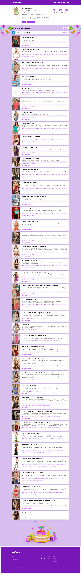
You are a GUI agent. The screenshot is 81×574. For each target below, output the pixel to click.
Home (54, 2)
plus (56, 478)
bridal (29, 478)
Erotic (42, 351)
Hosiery (44, 54)
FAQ (48, 558)
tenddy (44, 318)
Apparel (27, 54)
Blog (42, 559)
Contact (49, 559)
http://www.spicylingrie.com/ (29, 12)
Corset (41, 54)
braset (28, 318)
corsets (33, 416)
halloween (49, 416)
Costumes (33, 54)
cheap (27, 480)
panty (23, 318)
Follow (23, 22)
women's (30, 452)
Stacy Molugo (27, 8)
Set (41, 352)
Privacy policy (56, 559)
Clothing (52, 54)
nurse (27, 452)
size (58, 478)
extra (65, 492)
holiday (34, 452)
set (54, 478)
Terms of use (55, 558)
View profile (31, 22)
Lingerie (23, 54)
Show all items (65, 32)
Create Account (61, 2)
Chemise (37, 54)
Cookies (55, 561)
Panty (62, 54)
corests (39, 464)
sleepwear (57, 492)
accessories (34, 351)
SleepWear (48, 54)
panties (40, 318)
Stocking (28, 43)
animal (62, 478)
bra (25, 318)
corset (31, 318)
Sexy (30, 54)
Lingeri (33, 379)
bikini (37, 452)
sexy (34, 318)
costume (61, 450)
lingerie (37, 318)
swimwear (46, 478)
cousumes (30, 466)
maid (46, 452)
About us (43, 558)
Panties (65, 54)
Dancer (39, 352)
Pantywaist (24, 43)
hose (54, 340)
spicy (40, 452)
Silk (33, 391)
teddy (26, 506)
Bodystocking (33, 43)
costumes (53, 416)
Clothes (56, 54)
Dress (59, 54)
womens (57, 450)
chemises (34, 480)
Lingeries (45, 351)
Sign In (67, 2)
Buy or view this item (26, 45)
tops (39, 416)
